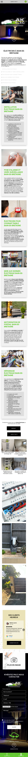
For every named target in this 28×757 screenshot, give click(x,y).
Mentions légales (14, 741)
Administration (14, 749)
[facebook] (26, 2)
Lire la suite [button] (9, 633)
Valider (14, 727)
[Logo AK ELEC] (14, 22)
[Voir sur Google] (7, 623)
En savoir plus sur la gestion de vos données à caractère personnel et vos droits (12, 722)
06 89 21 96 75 (14, 1)
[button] (4, 630)
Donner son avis (14, 643)
